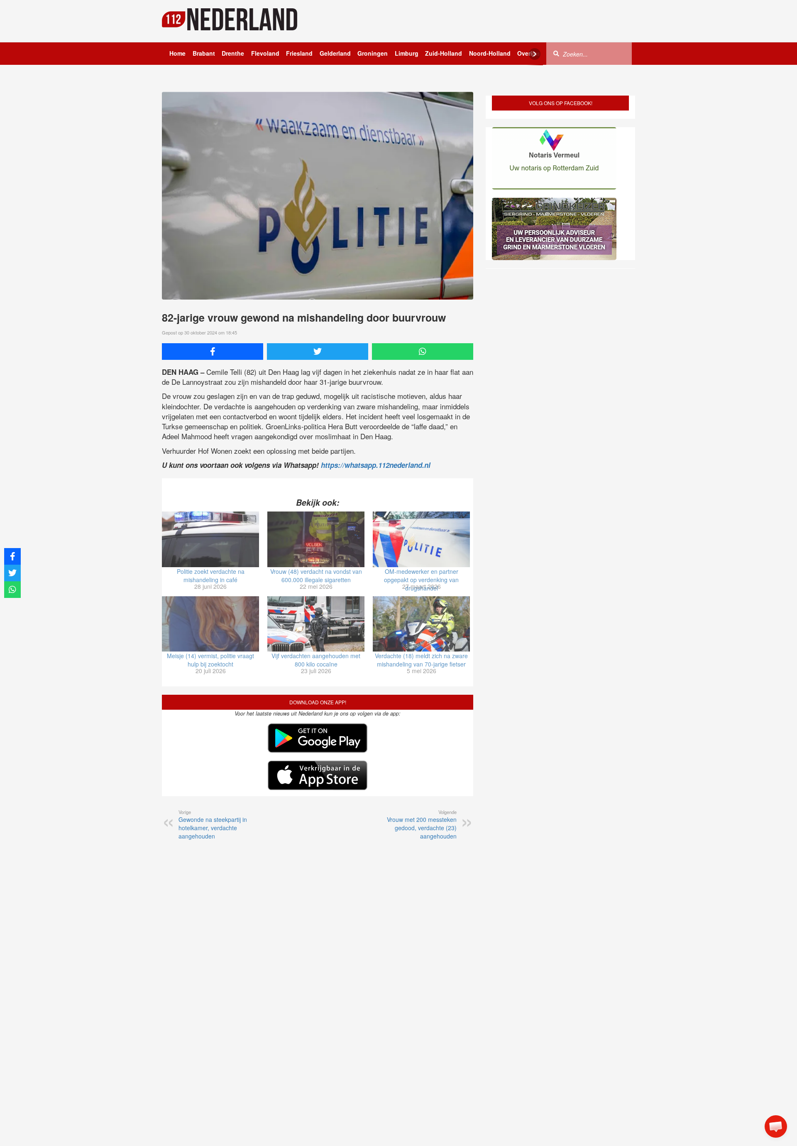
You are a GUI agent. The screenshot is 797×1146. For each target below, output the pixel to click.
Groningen (372, 53)
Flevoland (265, 53)
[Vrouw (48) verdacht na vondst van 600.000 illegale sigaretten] (315, 539)
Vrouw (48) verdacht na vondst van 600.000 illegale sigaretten (316, 575)
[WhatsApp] (422, 351)
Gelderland (335, 53)
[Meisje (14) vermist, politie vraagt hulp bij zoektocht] (210, 624)
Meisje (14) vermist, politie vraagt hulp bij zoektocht (210, 660)
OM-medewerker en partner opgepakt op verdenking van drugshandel (421, 579)
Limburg (406, 53)
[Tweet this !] (317, 351)
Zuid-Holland (443, 53)
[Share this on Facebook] (212, 351)
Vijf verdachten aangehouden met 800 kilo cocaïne (315, 660)
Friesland (299, 53)
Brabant (204, 53)
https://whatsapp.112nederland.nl (375, 465)
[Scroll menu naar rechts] (534, 54)
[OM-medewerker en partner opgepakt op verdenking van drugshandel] (421, 539)
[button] (776, 1126)
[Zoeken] (556, 53)
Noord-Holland (490, 53)
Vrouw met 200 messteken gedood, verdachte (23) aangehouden (422, 824)
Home (177, 53)
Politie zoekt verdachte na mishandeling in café (210, 575)
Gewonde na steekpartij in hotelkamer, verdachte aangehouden (212, 824)
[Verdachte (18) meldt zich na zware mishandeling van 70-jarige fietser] (421, 624)
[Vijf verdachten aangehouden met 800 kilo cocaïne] (315, 624)
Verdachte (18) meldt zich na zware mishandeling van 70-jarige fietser (421, 660)
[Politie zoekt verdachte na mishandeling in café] (210, 539)
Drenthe (233, 53)
